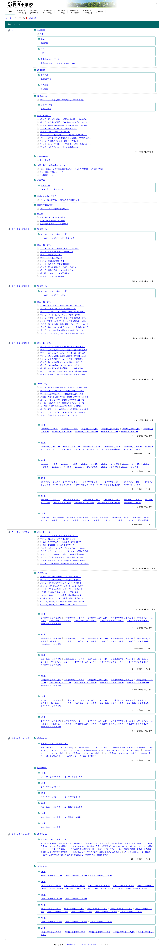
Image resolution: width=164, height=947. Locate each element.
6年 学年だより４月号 (73, 777)
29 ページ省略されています (141, 859)
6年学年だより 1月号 (89, 429)
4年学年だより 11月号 (131, 464)
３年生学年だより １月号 (98, 680)
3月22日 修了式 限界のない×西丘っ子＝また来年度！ (62, 347)
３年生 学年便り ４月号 (131, 912)
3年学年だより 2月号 (91, 482)
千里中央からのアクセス (51, 59)
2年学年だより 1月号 (112, 500)
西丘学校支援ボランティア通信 (52, 217)
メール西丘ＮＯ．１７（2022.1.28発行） (123, 750)
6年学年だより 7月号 (109, 432)
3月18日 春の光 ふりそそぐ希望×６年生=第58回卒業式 (62, 312)
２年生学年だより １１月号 (60, 703)
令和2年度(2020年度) (87, 11)
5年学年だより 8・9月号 (84, 449)
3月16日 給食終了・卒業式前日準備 (55, 264)
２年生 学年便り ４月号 (101, 922)
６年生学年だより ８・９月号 (112, 621)
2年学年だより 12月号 (133, 500)
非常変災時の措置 (45, 205)
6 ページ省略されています (142, 731)
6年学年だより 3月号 (49, 429)
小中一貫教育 (43, 156)
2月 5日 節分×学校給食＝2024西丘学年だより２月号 (61, 394)
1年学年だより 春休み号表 (77, 517)
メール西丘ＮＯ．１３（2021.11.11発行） (80, 756)
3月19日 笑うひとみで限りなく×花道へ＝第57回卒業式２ (63, 350)
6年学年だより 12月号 (110, 429)
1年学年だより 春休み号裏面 (52, 517)
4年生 (43, 460)
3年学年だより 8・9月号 (84, 485)
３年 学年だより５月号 (50, 807)
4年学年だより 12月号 (110, 464)
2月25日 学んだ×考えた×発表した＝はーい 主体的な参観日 (64, 327)
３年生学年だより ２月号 (74, 680)
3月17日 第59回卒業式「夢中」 (53, 261)
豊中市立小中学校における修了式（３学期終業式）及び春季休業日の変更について (76, 855)
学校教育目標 (46, 79)
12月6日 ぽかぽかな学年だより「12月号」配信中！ (61, 589)
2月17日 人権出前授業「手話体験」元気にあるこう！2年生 (64, 564)
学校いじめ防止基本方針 (47, 196)
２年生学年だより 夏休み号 (138, 703)
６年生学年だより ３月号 (51, 618)
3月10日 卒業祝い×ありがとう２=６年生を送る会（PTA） (64, 318)
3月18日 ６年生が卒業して (51, 258)
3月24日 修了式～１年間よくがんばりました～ (59, 249)
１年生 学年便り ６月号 (99, 932)
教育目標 (41, 70)
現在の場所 (32, 18)
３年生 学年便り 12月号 (121, 909)
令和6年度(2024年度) (34, 11)
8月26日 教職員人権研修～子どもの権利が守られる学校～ (64, 125)
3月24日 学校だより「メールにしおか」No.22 (59, 536)
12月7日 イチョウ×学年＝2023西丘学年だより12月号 (62, 400)
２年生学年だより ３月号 (51, 700)
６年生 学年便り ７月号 (51, 876)
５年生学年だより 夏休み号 (138, 641)
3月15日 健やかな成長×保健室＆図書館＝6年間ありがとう (64, 356)
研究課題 (44, 85)
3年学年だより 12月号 (133, 482)
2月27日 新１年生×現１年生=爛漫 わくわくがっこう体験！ (64, 324)
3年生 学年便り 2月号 (74, 909)
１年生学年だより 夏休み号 (138, 724)
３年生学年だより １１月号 (60, 683)
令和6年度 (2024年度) (21, 286)
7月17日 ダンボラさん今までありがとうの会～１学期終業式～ (65, 138)
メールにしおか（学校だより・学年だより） (58, 238)
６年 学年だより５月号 (50, 777)
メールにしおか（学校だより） (53, 295)
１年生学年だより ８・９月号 (112, 724)
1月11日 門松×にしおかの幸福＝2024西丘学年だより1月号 (64, 397)
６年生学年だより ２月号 (74, 618)
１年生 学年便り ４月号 (124, 932)
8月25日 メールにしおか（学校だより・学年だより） (62, 100)
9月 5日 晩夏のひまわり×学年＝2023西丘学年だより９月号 (64, 409)
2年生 (43, 496)
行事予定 (41, 180)
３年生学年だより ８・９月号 (112, 683)
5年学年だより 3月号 (71, 447)
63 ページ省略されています (143, 338)
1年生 (43, 513)
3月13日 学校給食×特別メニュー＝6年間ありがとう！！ (63, 362)
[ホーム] (66, 4)
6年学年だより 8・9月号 (61, 432)
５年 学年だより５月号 (50, 787)
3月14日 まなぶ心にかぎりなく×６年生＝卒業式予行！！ (63, 359)
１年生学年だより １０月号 (85, 724)
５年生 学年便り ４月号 (136, 888)
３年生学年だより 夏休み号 (138, 683)
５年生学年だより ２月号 (74, 638)
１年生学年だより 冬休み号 (122, 721)
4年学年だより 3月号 (49, 464)
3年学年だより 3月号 (71, 482)
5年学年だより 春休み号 (50, 447)
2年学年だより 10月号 (62, 503)
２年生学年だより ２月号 (74, 700)
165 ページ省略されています (142, 379)
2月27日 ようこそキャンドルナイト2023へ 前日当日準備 (64, 551)
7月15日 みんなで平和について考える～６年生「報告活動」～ (65, 144)
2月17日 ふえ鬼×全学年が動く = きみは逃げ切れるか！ (63, 330)
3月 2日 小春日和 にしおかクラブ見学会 (58, 545)
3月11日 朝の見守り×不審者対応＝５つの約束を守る (61, 368)
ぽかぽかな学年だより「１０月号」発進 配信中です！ (61, 595)
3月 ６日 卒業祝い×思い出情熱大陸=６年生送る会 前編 (63, 374)
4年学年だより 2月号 (69, 464)
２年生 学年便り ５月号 (76, 922)
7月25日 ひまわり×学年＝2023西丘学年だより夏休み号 (62, 412)
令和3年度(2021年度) (74, 11)
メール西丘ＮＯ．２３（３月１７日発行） (127, 843)
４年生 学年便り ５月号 (51, 899)
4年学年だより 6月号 (129, 467)
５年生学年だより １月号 (98, 638)
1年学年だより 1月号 (140, 517)
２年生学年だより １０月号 (85, 703)
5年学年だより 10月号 (62, 449)
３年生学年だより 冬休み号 (122, 680)
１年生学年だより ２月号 (74, 721)
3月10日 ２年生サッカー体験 (52, 276)
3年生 (43, 478)
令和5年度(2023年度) (47, 11)
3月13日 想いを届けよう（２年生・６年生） (58, 267)
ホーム (10, 12)
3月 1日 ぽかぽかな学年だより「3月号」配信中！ (60, 577)
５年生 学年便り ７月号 (87, 888)
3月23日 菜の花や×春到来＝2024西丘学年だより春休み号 (63, 387)
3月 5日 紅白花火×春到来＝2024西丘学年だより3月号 (62, 391)
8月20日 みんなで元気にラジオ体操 (55, 132)
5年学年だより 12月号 (133, 447)
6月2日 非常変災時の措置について (54, 209)
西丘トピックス (44, 115)
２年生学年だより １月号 (98, 700)
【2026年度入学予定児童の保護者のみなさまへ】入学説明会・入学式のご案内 (71, 169)
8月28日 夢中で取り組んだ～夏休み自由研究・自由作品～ (64, 119)
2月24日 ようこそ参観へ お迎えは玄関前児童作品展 (62, 554)
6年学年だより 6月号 (129, 432)
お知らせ (99, 12)
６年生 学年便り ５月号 (76, 876)
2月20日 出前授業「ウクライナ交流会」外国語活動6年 (63, 560)
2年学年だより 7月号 (132, 503)
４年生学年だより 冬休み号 (122, 659)
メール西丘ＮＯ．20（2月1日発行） (138, 852)
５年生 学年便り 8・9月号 (61, 888)
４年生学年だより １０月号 (85, 662)
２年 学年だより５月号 (50, 817)
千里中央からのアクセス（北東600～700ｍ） (59, 63)
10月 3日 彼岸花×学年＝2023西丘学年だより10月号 (61, 406)
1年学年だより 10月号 (91, 520)
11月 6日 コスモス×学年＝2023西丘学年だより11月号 (62, 403)
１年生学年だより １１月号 (60, 724)
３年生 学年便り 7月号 (57, 912)
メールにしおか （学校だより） (54, 234)
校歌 (42, 49)
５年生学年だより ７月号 (51, 644)
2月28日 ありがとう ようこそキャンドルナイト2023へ (64, 548)
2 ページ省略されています (143, 420)
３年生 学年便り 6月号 (81, 912)
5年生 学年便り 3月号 (51, 886)
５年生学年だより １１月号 (60, 641)
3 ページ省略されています (142, 453)
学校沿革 (44, 43)
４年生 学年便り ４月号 (76, 899)
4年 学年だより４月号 (73, 797)
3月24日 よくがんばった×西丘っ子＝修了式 (58, 309)
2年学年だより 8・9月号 (84, 503)
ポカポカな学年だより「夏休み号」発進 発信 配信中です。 (66, 601)
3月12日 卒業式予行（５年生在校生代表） (57, 270)
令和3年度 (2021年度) (21, 738)
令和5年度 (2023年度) (21, 343)
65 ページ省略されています (143, 152)
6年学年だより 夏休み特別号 (86, 432)
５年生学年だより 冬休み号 (122, 638)
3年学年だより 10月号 (62, 485)
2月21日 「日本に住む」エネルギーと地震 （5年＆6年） (64, 557)
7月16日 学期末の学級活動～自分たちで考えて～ (60, 141)
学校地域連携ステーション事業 (52, 221)
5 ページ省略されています (142, 525)
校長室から (42, 96)
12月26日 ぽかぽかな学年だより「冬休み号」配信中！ (62, 586)
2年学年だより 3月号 (71, 500)
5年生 (43, 442)
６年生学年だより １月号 (98, 618)
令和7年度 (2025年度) (21, 229)
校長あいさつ (46, 105)
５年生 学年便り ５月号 (111, 888)
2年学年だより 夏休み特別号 (108, 503)
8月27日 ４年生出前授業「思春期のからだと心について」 (64, 122)
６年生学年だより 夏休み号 (138, 621)
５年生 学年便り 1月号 (74, 886)
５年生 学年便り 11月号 (123, 886)
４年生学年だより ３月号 (51, 659)
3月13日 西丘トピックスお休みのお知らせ (57, 539)
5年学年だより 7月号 (132, 449)
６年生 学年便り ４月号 (101, 876)
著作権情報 (70, 944)
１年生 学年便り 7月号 (75, 932)
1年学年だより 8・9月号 (112, 520)
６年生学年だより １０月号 (85, 621)
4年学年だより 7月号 (109, 467)
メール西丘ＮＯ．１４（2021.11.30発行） (121, 753)
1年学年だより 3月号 (99, 517)
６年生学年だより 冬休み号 (122, 618)
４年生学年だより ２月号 (74, 659)
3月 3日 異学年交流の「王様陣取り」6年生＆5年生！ (62, 542)
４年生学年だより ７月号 (51, 665)
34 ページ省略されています (141, 760)
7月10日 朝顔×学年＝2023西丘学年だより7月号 (59, 415)
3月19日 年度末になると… (51, 255)
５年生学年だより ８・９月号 (112, 641)
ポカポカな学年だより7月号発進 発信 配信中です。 (63, 605)
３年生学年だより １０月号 (85, 683)
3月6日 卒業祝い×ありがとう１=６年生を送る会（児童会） (64, 321)
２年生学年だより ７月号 (51, 706)
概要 (41, 34)
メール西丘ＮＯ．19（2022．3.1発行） (93, 747)
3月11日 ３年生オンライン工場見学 (54, 273)
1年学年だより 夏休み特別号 (137, 520)
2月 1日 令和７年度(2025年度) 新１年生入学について (62, 306)
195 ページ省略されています (142, 281)
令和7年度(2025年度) (21, 11)
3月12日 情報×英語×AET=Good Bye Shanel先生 (60, 365)
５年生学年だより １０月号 (85, 641)
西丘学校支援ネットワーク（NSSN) (54, 224)
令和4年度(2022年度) (61, 11)
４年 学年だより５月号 (50, 797)
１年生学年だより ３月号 (51, 721)
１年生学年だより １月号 (98, 721)
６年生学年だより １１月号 (60, 621)
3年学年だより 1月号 (112, 482)
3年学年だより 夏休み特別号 (108, 485)
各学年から (42, 384)
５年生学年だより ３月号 (51, 638)
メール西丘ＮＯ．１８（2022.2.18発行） (129, 747)
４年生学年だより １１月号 (60, 662)
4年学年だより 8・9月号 (61, 467)
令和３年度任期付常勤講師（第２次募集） (86, 849)
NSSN (40, 214)
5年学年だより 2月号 (91, 447)
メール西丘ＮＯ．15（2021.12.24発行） (84, 753)
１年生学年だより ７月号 (51, 727)
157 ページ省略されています (142, 568)
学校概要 (41, 30)
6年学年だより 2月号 (69, 429)
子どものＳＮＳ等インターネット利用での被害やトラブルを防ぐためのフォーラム (74, 843)
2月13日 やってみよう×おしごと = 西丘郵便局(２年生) (62, 333)
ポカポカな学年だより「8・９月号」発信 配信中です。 (64, 598)
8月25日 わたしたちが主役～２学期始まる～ (58, 129)
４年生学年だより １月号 (98, 659)
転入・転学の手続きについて (51, 172)
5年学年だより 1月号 (112, 447)
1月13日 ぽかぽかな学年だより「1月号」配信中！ (60, 583)
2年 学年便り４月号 (72, 817)
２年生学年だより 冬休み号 (122, 700)
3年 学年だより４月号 (73, 807)
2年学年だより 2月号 (91, 500)
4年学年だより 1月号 (89, 464)
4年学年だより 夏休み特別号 (86, 467)
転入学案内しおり (47, 175)
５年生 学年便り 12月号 (99, 886)
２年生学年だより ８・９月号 (112, 703)
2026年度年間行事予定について (53, 189)
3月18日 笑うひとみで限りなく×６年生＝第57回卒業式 (62, 353)
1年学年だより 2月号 (119, 517)
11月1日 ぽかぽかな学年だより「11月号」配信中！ (61, 592)
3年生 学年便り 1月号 (97, 909)
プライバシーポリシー (87, 944)
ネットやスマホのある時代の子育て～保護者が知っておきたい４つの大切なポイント (107, 846)
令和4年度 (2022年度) (21, 532)
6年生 (43, 425)
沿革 (42, 39)
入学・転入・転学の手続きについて (52, 165)
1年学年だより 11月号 (69, 520)
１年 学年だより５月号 (50, 827)
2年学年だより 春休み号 (50, 500)
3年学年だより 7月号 (132, 485)
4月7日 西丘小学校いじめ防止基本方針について (59, 200)
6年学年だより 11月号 (131, 429)
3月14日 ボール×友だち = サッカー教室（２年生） (61, 315)
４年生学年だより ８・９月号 (112, 662)
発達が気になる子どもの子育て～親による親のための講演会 (97, 852)
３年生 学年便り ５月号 (106, 912)
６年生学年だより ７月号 (51, 624)
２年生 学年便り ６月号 (51, 922)
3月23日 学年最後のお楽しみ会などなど (56, 252)
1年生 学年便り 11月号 (51, 932)
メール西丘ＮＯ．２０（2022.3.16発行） (57, 747)
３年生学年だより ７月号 (51, 685)
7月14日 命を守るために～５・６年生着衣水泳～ (60, 147)
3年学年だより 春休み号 (50, 482)
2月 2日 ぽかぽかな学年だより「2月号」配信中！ (60, 580)
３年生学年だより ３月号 (51, 680)
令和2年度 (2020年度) (21, 834)
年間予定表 (45, 185)
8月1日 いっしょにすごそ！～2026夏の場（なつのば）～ (63, 135)
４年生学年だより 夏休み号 (138, 662)
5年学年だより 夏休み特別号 (108, 449)
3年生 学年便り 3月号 (51, 909)
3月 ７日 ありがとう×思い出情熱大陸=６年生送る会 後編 (64, 371)
